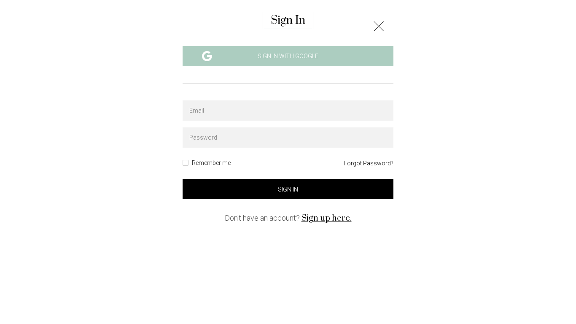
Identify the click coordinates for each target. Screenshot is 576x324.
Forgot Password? (368, 163)
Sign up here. (326, 218)
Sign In (288, 189)
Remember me (211, 163)
